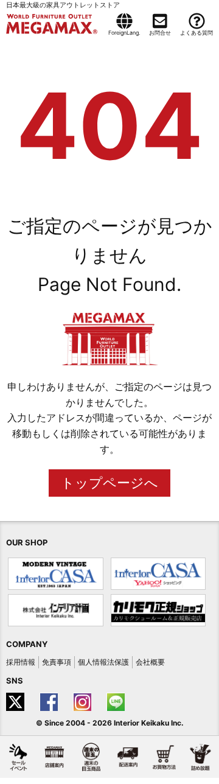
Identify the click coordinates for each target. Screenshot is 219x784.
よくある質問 (196, 32)
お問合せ (160, 32)
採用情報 (20, 662)
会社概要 (150, 662)
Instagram (83, 702)
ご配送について (127, 757)
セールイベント (18, 757)
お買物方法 (164, 757)
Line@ (117, 702)
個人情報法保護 (103, 662)
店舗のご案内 (54, 757)
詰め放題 (200, 757)
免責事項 (56, 662)
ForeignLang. (124, 32)
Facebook (50, 702)
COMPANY (26, 644)
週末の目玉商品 (91, 757)
